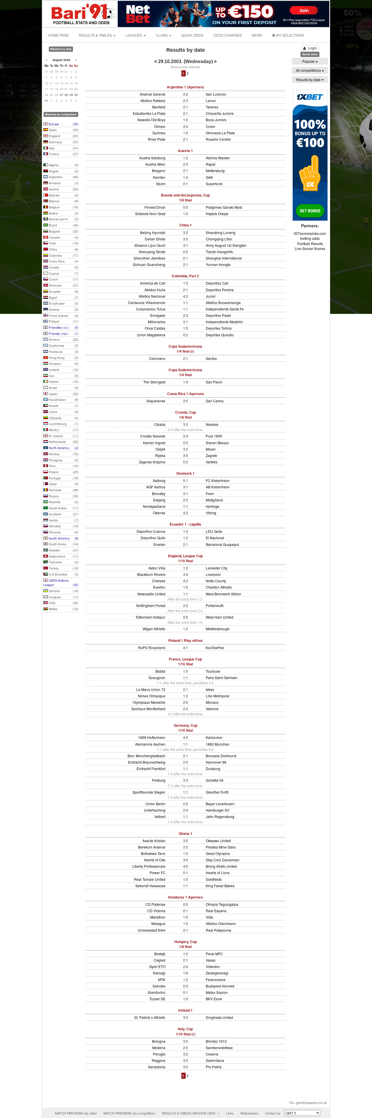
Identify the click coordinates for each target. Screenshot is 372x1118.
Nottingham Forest (150, 605)
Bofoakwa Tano (153, 853)
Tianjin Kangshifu (219, 251)
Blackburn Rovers (151, 574)
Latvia (63, 411)
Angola (63, 171)
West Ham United (219, 617)
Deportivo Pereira (220, 289)
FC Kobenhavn (218, 480)
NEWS (257, 35)
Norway (63, 453)
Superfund (214, 183)
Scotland (63, 514)
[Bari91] (80, 13)
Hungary (63, 363)
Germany (63, 142)
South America (63, 538)
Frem (210, 493)
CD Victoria (156, 910)
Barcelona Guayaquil (222, 544)
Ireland (63, 381)
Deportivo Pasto (218, 315)
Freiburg (158, 780)
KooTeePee (215, 647)
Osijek (160, 449)
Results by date (308, 79)
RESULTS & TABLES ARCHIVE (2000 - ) (190, 1113)
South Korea (63, 544)
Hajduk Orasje (217, 213)
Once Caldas (155, 328)
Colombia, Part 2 (185, 275)
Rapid (210, 164)
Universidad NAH (151, 930)
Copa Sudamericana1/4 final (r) (185, 349)
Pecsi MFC (214, 953)
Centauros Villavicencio (146, 302)
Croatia (63, 267)
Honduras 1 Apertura (185, 897)
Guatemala (63, 345)
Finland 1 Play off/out (185, 640)
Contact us (272, 1113)
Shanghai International (224, 258)
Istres (210, 689)
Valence (212, 708)
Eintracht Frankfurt (151, 768)
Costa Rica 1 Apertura (185, 393)
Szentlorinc (156, 992)
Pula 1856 (214, 435)
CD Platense (155, 904)
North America (63, 447)
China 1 (185, 225)
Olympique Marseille (149, 702)
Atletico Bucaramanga (223, 302)
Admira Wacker (218, 157)
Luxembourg (63, 423)
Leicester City (216, 567)
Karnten (159, 177)
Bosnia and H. (63, 219)
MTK (161, 979)
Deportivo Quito (153, 537)
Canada (63, 237)
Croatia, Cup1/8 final (185, 415)
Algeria (63, 164)
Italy (63, 148)
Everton (159, 587)
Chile (63, 243)
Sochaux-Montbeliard (148, 708)
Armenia (63, 183)
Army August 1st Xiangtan (226, 245)
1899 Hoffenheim (151, 737)
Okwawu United (218, 840)
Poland (63, 471)
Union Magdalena (151, 334)
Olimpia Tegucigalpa (222, 904)
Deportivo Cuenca (151, 531)
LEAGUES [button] (134, 35)
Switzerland (63, 556)
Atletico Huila (154, 289)
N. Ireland (63, 435)
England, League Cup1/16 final (185, 558)
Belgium (63, 207)
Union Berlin (155, 803)
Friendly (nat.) (63, 333)
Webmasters (249, 1113)
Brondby (158, 493)
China (63, 249)
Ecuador (63, 291)
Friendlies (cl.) (63, 327)
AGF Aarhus (155, 486)
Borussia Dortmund (221, 755)
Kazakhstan (63, 399)
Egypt (63, 297)
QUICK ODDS (192, 35)
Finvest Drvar (154, 207)
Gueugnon (157, 677)
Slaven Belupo (217, 442)
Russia (63, 496)
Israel (63, 387)
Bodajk (159, 953)
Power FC (157, 872)
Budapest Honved (220, 985)
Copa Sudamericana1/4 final (185, 372)
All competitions (309, 70)
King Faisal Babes (220, 885)
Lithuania (63, 417)
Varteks (211, 461)
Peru (63, 465)
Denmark (63, 285)
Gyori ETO (157, 966)
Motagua (158, 923)
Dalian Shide (155, 238)
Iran (63, 375)
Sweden (63, 550)
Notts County (216, 580)
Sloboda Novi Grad (150, 213)
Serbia (63, 520)
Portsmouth (215, 605)
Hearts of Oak (154, 859)
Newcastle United (151, 593)
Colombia (63, 255)
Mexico (63, 429)
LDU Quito (214, 531)
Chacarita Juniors (220, 113)
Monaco (212, 702)
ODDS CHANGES (227, 35)
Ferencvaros (216, 979)
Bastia (160, 671)
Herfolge (212, 506)
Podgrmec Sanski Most (224, 207)
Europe (63, 124)
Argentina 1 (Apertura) (185, 87)
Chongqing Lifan (219, 238)
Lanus (211, 100)
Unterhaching (154, 810)
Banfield (158, 106)
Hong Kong (63, 357)
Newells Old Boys (151, 119)
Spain (63, 129)
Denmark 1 (185, 473)
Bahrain (63, 195)
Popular (309, 61)
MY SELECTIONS (289, 35)
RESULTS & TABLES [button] (96, 35)
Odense (159, 512)
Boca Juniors (216, 119)
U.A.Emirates (63, 574)
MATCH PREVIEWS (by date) (76, 1113)
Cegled (159, 960)
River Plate (156, 139)
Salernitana (215, 1060)
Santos (211, 358)
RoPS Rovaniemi (151, 647)
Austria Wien (155, 164)
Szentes (159, 985)
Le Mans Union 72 (150, 689)
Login (312, 47)
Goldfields (214, 879)
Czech (63, 279)
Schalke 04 (214, 780)
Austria (63, 189)
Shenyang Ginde (152, 251)
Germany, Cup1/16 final (185, 728)
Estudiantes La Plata (149, 113)
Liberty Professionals (148, 866)
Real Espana (216, 910)
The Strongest (154, 381)
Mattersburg (215, 170)
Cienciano (157, 358)
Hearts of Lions (218, 872)
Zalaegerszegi (217, 972)
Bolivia (63, 213)
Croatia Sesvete (152, 435)
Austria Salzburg (152, 157)
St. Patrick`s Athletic (149, 1017)
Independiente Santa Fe (225, 308)
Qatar (63, 483)
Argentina (63, 176)
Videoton (213, 966)
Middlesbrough (218, 628)
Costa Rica (63, 261)
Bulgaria (63, 231)
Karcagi (159, 972)
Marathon (157, 917)
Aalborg (159, 480)
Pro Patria (213, 1066)
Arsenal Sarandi (152, 94)
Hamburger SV (217, 810)
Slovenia (63, 532)
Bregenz (158, 170)
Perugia (159, 1053)
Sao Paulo (214, 381)
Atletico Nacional (152, 296)
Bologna (158, 1041)
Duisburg (213, 768)
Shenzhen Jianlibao (149, 258)
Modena (158, 1047)
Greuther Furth (217, 792)
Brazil (63, 225)
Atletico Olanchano (221, 923)
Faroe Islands (63, 315)
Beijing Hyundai (152, 232)
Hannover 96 (216, 762)
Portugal (63, 478)
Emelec (159, 544)
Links (230, 1113)
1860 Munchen (218, 744)
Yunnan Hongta (218, 264)
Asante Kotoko (153, 840)
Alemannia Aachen (150, 744)
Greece (63, 339)
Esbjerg (159, 499)
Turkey (63, 568)
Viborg (211, 512)
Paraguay (63, 460)
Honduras (63, 351)
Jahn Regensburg (220, 816)
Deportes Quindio (220, 334)
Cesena (212, 1053)
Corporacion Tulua (150, 308)
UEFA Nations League (60, 582)
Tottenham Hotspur (150, 617)
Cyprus (63, 273)
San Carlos (214, 400)
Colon (210, 126)
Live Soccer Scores (310, 248)
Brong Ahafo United (221, 866)
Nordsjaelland (154, 506)
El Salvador (63, 303)
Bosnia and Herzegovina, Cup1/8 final (185, 197)
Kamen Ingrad (154, 442)
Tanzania (63, 562)
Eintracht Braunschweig (146, 762)
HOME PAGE (58, 35)
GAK (209, 177)
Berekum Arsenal (151, 846)
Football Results (310, 243)
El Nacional (215, 537)
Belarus (63, 201)
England (63, 135)
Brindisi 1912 (216, 1041)
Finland (63, 321)
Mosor (211, 449)
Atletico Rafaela (152, 100)
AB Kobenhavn (218, 486)
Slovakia (63, 526)
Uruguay (63, 596)
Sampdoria (156, 1066)
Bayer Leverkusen (220, 803)
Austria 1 (185, 150)
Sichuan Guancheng (149, 264)
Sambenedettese (219, 1047)
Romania (63, 489)
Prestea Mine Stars (221, 846)
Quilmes (158, 132)
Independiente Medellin (224, 321)
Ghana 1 (185, 833)
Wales (63, 608)
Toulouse (213, 671)
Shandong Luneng (220, 232)
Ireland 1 (185, 1010)
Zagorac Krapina (152, 461)
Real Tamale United (149, 879)
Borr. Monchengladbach (146, 755)
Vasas (210, 960)
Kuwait (63, 405)
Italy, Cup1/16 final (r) (185, 1031)
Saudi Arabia (63, 508)
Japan (63, 393)
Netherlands (63, 441)
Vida (209, 917)
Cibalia (159, 424)
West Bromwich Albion (223, 593)
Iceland (63, 369)
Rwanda (63, 501)
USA (63, 602)
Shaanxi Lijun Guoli (149, 245)
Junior (211, 296)
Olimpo (159, 126)
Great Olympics (218, 853)
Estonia (63, 309)
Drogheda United (219, 1017)
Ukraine (63, 590)
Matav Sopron (217, 992)
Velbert (159, 816)
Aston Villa (157, 567)
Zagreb (211, 455)
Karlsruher (214, 737)
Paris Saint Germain (221, 677)
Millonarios (156, 321)
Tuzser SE (157, 998)
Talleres (212, 106)
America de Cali (152, 283)
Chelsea (158, 580)
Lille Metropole (217, 695)
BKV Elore (214, 998)
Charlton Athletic (219, 587)
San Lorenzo (216, 94)
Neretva (212, 424)
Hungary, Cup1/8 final (185, 944)
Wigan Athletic (154, 628)
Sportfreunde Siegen (149, 792)
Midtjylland (214, 499)
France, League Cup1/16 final (185, 661)
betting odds (310, 238)
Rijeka (160, 455)
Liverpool (213, 574)
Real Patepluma (218, 930)
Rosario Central (218, 139)
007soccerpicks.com (310, 233)
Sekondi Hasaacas (150, 885)
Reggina (158, 1060)
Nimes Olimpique (151, 695)
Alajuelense (155, 400)
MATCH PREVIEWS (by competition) (129, 1113)
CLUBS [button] (162, 35)
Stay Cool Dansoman (222, 859)
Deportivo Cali (217, 283)
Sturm (160, 183)
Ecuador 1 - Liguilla (185, 524)
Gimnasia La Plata (220, 132)
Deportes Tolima (219, 328)
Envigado (157, 315)
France (63, 153)
